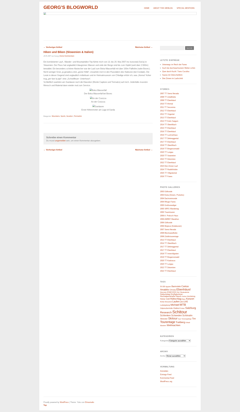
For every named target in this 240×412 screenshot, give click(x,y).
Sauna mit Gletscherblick (172, 75)
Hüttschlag (175, 298)
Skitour (173, 318)
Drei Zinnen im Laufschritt (172, 78)
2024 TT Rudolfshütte (169, 169)
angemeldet (60, 140)
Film (178, 292)
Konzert (190, 298)
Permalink (78, 116)
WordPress (64, 402)
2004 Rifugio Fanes (168, 202)
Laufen (175, 301)
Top (45, 405)
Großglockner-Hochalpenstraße (171, 295)
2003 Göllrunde (166, 191)
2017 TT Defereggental (169, 138)
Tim (194, 318)
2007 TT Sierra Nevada (169, 93)
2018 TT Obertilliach (168, 145)
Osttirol (176, 308)
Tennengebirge (187, 319)
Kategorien (164, 341)
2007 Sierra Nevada (168, 229)
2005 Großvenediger (168, 205)
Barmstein (176, 286)
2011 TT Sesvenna (167, 107)
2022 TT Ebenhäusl (168, 163)
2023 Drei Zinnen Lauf (169, 166)
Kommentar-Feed (167, 378)
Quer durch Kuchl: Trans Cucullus (175, 71)
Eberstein (163, 292)
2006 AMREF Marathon (169, 219)
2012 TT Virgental (167, 114)
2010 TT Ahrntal (166, 104)
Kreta (162, 302)
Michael (175, 304)
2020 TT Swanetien (168, 156)
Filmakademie (184, 292)
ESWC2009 (171, 292)
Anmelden (164, 371)
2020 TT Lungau (166, 152)
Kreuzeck (168, 302)
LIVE (185, 302)
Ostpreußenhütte (166, 308)
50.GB (162, 287)
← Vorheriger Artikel (52, 47)
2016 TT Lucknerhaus (169, 135)
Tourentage (167, 322)
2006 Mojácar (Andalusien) (171, 226)
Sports (63, 116)
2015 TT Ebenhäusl (168, 128)
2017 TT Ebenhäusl (168, 142)
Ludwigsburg (165, 305)
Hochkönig (191, 296)
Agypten (168, 286)
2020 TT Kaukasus (167, 261)
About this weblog (163, 8)
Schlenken (165, 315)
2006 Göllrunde (166, 223)
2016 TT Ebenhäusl (168, 131)
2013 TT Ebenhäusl (168, 118)
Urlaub (188, 322)
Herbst (184, 296)
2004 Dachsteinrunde (168, 198)
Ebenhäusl (183, 289)
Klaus (184, 299)
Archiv (162, 356)
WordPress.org (166, 381)
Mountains (56, 116)
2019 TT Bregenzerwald (169, 149)
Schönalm (187, 315)
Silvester (164, 319)
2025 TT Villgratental (168, 173)
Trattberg (180, 322)
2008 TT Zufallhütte (168, 97)
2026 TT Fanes (166, 176)
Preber (182, 308)
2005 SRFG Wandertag (169, 209)
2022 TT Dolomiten (167, 159)
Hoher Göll (165, 299)
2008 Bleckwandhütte (168, 233)
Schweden (176, 315)
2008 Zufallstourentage (169, 236)
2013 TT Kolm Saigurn (169, 121)
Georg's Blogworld (70, 7)
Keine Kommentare (67, 56)
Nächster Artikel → (144, 47)
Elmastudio (89, 402)
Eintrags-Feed (165, 374)
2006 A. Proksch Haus (169, 216)
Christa (173, 290)
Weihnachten (173, 325)
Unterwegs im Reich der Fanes (174, 64)
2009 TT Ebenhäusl (168, 100)
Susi (179, 319)
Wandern (163, 325)
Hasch (178, 296)
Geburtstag (165, 294)
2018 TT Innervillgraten (169, 254)
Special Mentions (186, 8)
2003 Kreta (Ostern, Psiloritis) (172, 195)
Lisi (181, 302)
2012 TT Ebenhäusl (168, 111)
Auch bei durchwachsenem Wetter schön (178, 68)
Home (146, 8)
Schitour (179, 312)
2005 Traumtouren (167, 212)
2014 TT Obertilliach (168, 125)
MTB (183, 304)
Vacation (69, 116)
